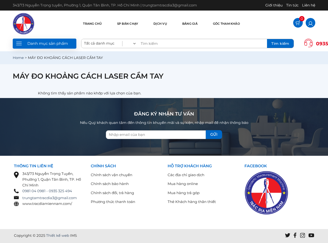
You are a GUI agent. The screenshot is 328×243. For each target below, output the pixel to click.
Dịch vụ (160, 23)
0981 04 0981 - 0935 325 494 (47, 191)
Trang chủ (92, 23)
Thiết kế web (57, 235)
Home (18, 57)
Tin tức (292, 5)
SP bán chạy (127, 23)
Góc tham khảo (226, 23)
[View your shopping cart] (298, 23)
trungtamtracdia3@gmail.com (49, 198)
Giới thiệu (274, 5)
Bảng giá (190, 23)
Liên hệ (308, 5)
